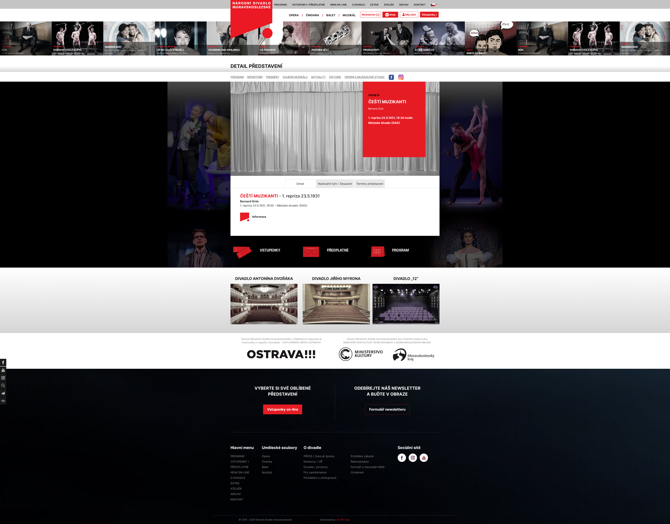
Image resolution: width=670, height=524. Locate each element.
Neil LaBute (265, 53)
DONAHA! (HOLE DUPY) (16, 49)
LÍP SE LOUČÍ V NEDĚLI (118, 49)
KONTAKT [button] (420, 4)
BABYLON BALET (425, 53)
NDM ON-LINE (240, 472)
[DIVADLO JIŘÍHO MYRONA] (336, 304)
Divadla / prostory (316, 467)
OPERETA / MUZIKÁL (114, 46)
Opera (266, 456)
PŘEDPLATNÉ (338, 250)
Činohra (267, 461)
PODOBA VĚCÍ (268, 49)
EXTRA (234, 483)
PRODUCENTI (320, 49)
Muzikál (267, 472)
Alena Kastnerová (371, 53)
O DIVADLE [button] (358, 4)
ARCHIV (235, 494)
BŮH (469, 49)
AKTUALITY (318, 77)
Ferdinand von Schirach (478, 53)
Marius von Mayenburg (167, 53)
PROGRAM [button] (280, 4)
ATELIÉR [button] (389, 4)
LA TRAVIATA (216, 49)
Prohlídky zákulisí (362, 456)
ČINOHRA (312, 15)
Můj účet (410, 14)
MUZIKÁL (349, 15)
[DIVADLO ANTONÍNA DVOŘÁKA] (263, 304)
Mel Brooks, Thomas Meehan (325, 53)
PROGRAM (237, 77)
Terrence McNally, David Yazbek (17, 53)
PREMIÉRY (272, 77)
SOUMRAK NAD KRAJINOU (172, 49)
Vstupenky (429, 14)
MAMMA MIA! (61, 47)
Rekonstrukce (360, 461)
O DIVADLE (237, 478)
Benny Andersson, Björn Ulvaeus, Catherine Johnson (74, 51)
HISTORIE (335, 77)
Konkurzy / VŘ (313, 461)
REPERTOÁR (255, 77)
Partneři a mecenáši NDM (367, 467)
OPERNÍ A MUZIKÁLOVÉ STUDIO (364, 77)
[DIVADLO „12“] (406, 304)
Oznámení (357, 472)
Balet (265, 467)
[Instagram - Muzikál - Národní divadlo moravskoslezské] (401, 77)
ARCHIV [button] (403, 4)
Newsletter (369, 14)
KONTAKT (236, 499)
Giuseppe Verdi (215, 53)
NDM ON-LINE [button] (338, 4)
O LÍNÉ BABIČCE (373, 49)
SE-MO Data (343, 519)
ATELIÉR (235, 488)
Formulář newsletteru (387, 409)
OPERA (294, 15)
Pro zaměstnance (315, 472)
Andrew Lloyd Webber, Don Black (120, 53)
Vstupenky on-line (282, 409)
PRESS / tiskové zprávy (319, 456)
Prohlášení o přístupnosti (320, 478)
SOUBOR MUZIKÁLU (295, 77)
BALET (331, 15)
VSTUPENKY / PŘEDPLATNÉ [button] (308, 4)
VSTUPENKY (270, 250)
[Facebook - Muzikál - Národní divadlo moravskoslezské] (391, 77)
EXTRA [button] (374, 4)
